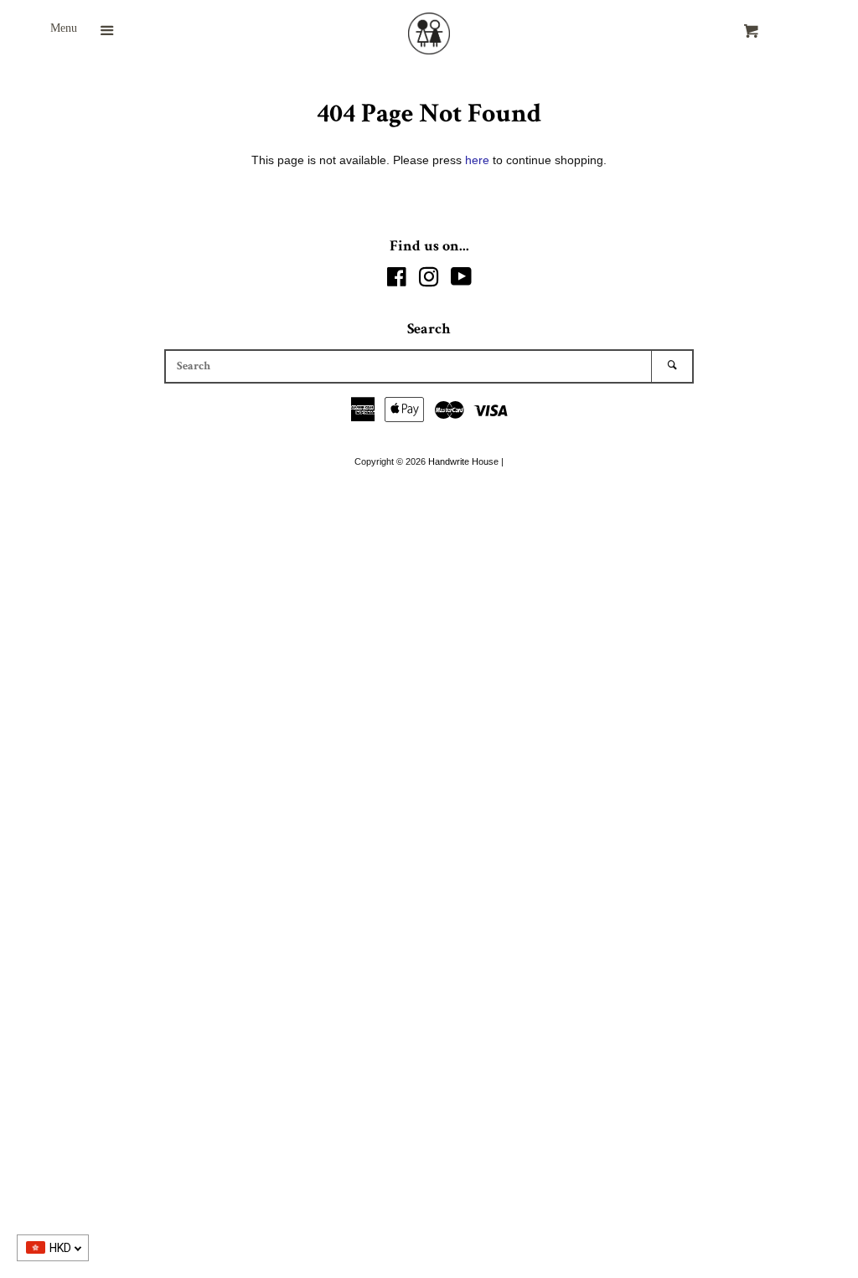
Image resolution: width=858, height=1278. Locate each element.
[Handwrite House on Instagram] (429, 280)
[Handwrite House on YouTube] (461, 280)
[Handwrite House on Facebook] (396, 280)
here (477, 160)
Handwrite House (463, 461)
